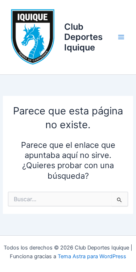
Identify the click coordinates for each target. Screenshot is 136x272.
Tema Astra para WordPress (92, 256)
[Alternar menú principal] (121, 37)
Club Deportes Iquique (83, 37)
